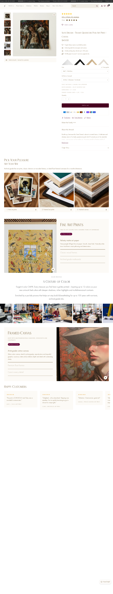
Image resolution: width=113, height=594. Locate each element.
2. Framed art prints (48, 210)
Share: (63, 20)
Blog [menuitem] (47, 6)
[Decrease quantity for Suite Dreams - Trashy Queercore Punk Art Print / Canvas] (63, 99)
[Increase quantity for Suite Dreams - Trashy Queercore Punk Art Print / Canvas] (68, 99)
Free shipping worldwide (32, 1)
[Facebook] (67, 20)
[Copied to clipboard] (76, 20)
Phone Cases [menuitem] (19, 6)
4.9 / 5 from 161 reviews (70, 17)
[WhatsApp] (74, 20)
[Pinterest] (72, 20)
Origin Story (65, 148)
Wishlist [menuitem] (36, 6)
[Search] (97, 6)
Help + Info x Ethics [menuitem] (57, 6)
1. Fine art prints (12, 210)
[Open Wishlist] (104, 6)
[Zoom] (54, 15)
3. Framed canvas (83, 210)
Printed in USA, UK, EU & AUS (49, 1)
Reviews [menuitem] (42, 6)
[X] (69, 20)
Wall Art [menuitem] (11, 6)
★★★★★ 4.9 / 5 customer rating (15, 1)
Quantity (64, 95)
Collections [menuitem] (28, 6)
